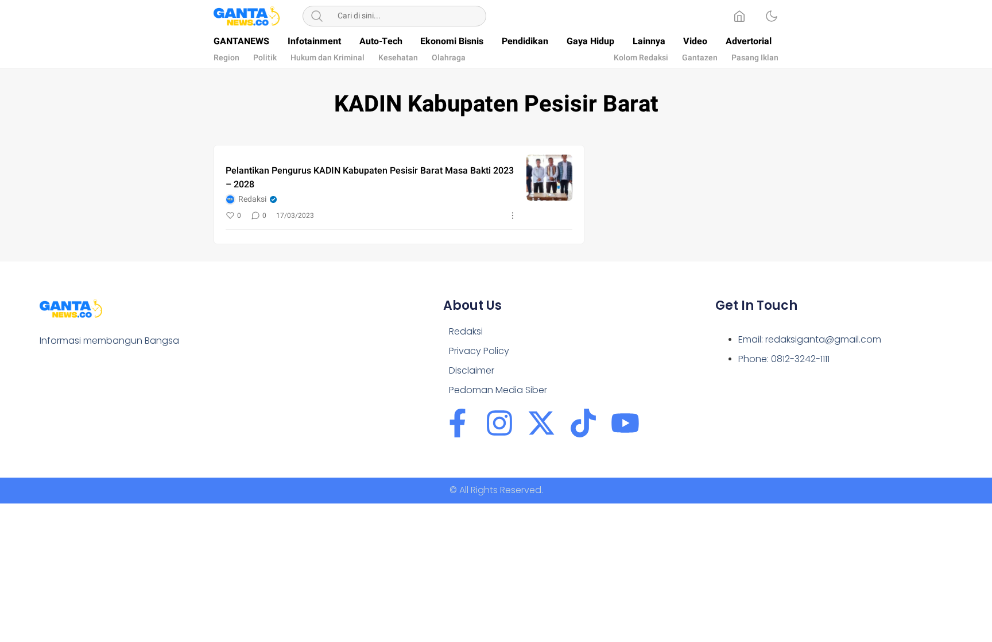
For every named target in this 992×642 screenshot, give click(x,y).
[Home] (739, 16)
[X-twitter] (541, 423)
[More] (512, 215)
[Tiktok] (583, 423)
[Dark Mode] (771, 16)
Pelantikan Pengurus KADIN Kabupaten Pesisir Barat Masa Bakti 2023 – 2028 (370, 177)
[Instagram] (499, 423)
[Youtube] (625, 423)
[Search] (317, 16)
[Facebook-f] (457, 423)
